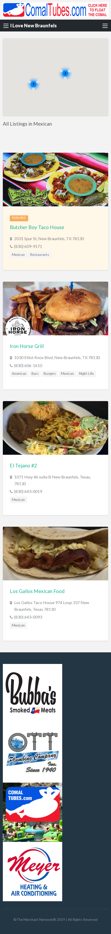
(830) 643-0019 (28, 491)
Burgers (50, 373)
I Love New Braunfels (33, 25)
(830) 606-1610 (28, 365)
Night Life (86, 373)
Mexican (18, 255)
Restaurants (39, 255)
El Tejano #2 (23, 465)
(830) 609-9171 (28, 246)
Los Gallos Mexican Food (37, 591)
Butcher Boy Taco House (37, 227)
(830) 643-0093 (28, 616)
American (19, 373)
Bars (34, 373)
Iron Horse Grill (27, 346)
